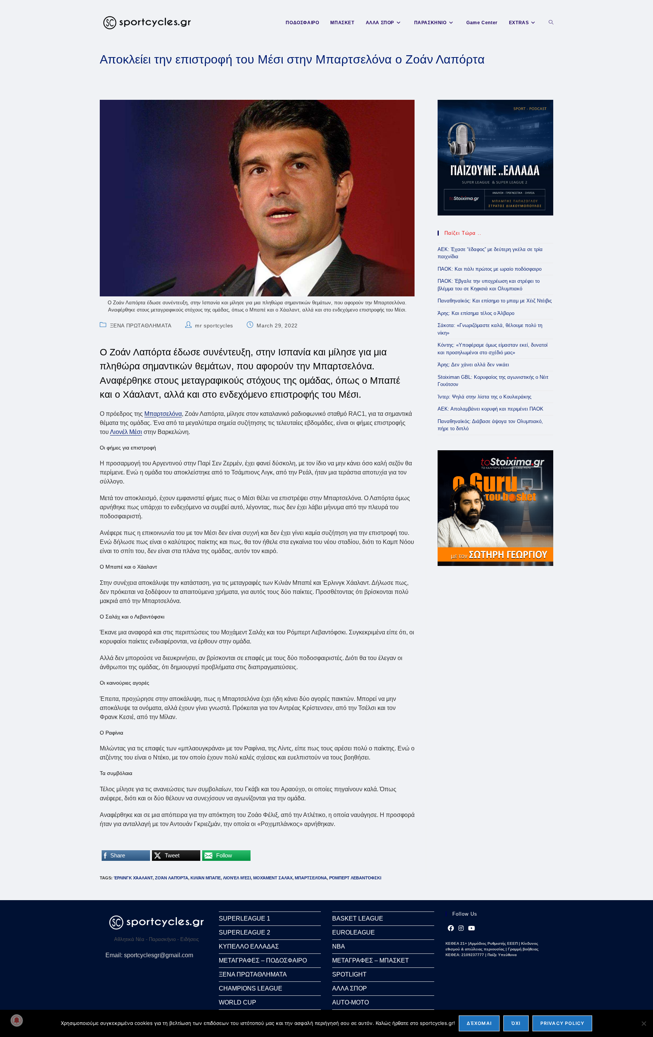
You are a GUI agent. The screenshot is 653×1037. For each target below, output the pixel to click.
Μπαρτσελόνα (163, 414)
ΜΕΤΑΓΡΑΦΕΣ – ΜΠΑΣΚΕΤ (370, 960)
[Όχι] (643, 1023)
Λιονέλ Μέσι (126, 432)
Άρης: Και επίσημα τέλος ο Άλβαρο (476, 313)
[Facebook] (451, 928)
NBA (338, 946)
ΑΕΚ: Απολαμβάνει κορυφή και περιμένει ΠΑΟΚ (490, 409)
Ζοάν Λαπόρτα (171, 878)
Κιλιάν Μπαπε (205, 878)
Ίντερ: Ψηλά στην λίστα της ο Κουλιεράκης (484, 397)
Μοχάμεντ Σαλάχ (272, 878)
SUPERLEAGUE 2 (244, 932)
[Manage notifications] (17, 1020)
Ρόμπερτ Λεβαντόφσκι (355, 878)
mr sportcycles (214, 325)
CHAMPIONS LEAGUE (250, 988)
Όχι (516, 1023)
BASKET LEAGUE (357, 918)
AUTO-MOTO (350, 1002)
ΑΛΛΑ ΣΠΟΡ (349, 988)
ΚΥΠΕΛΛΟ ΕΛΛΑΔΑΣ (249, 946)
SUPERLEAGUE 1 (244, 918)
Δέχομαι (479, 1023)
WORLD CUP (237, 1002)
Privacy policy (562, 1023)
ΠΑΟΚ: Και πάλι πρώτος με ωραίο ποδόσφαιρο (490, 269)
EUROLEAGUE (353, 932)
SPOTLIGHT (349, 974)
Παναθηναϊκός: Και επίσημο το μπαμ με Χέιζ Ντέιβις (495, 301)
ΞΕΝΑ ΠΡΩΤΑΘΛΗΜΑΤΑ (141, 325)
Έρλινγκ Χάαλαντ (133, 878)
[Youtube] (471, 928)
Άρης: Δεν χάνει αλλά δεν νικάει (473, 364)
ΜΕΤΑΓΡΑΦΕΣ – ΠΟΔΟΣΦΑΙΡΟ (263, 960)
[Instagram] (461, 928)
